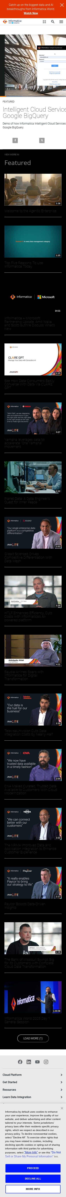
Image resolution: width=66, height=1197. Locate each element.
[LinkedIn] (29, 1061)
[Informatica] (12, 21)
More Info (33, 1189)
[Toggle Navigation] (61, 21)
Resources (9, 1089)
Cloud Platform (12, 1075)
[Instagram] (46, 1061)
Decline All (33, 1178)
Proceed (33, 1168)
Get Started (10, 1082)
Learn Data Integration (17, 1097)
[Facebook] (20, 1061)
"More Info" (31, 1152)
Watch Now (31, 13)
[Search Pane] (53, 22)
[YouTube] (37, 1061)
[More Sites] (44, 22)
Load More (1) (34, 1038)
